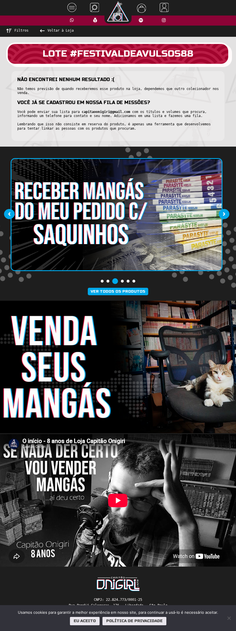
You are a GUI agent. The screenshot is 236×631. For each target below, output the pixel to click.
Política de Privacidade (134, 621)
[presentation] (9, 214)
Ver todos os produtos (118, 291)
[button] (102, 281)
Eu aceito (85, 621)
